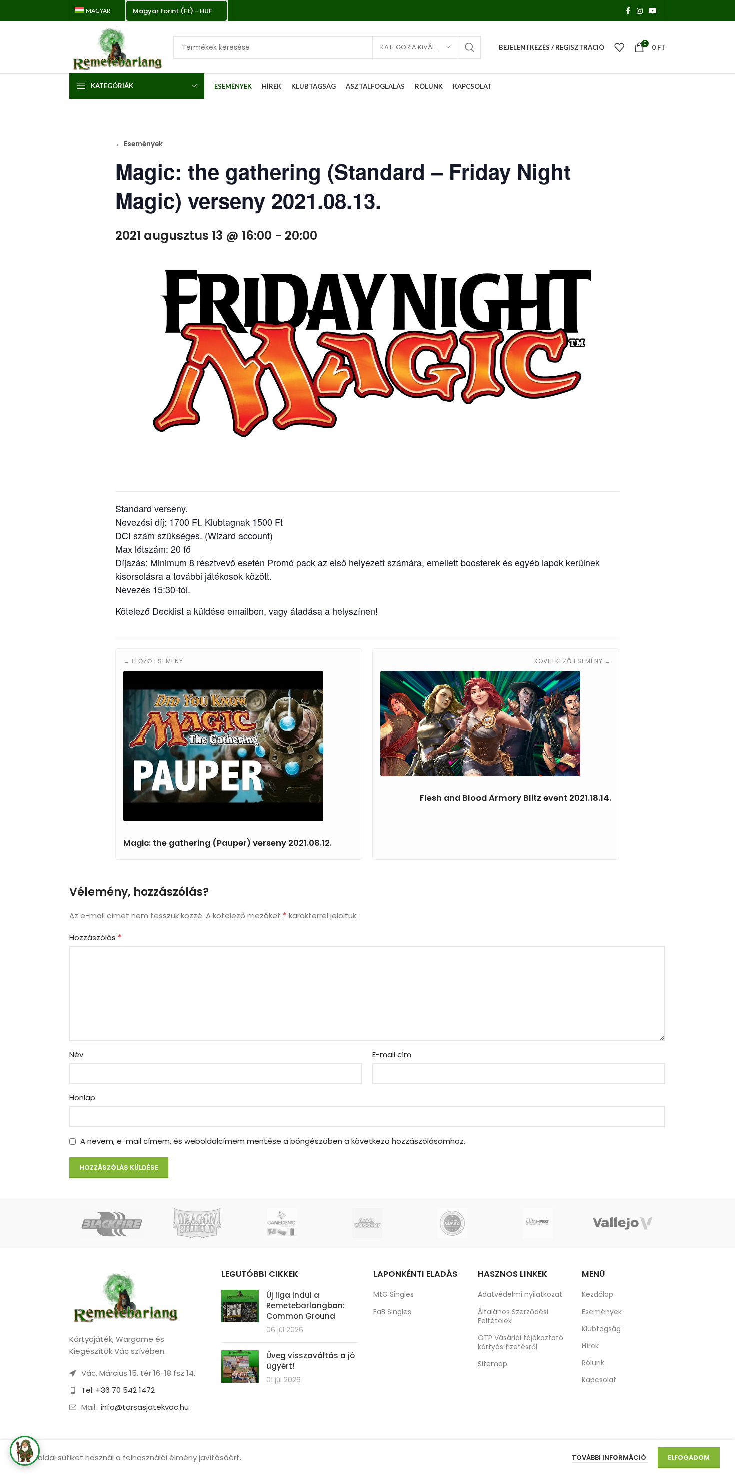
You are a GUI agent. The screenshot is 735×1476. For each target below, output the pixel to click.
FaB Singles (393, 1312)
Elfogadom (689, 1457)
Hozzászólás (96, 937)
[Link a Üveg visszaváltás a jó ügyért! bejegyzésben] (240, 1366)
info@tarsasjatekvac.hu (145, 1407)
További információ (610, 1457)
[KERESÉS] (470, 47)
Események (602, 1312)
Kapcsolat (599, 1380)
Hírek (590, 1346)
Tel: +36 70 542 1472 (118, 1390)
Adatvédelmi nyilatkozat (520, 1294)
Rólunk (593, 1363)
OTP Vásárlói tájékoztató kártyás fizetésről (521, 1342)
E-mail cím (392, 1054)
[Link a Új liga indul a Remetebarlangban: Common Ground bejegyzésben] (240, 1306)
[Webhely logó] (117, 46)
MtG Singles (394, 1294)
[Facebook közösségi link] (628, 11)
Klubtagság (601, 1329)
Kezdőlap (598, 1294)
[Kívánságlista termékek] (620, 47)
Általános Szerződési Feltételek (513, 1316)
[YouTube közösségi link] (653, 11)
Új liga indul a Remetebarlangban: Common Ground (305, 1305)
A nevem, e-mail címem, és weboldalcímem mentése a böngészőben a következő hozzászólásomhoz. (273, 1141)
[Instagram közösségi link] (640, 11)
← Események (139, 144)
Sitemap (493, 1364)
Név (77, 1054)
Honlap (83, 1097)
